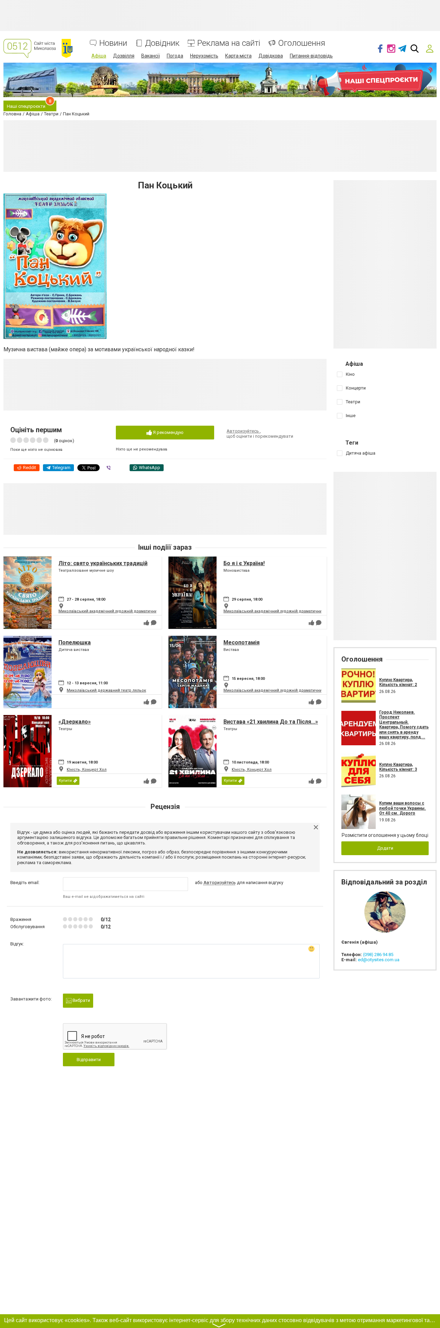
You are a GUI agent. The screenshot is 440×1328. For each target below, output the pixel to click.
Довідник (162, 43)
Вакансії (150, 56)
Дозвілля (123, 56)
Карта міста (238, 56)
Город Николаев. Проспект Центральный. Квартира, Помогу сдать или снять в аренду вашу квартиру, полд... (404, 724)
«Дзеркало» (74, 721)
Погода (175, 56)
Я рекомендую (168, 432)
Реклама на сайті (228, 43)
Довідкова (270, 56)
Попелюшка (74, 642)
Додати (385, 848)
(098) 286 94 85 (378, 954)
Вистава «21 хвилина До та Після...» (270, 721)
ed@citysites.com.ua (378, 959)
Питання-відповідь (311, 56)
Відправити (89, 1059)
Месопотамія (241, 642)
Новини (113, 43)
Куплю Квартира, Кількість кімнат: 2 (398, 682)
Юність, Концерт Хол (87, 769)
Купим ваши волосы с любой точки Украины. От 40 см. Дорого (402, 808)
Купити (65, 780)
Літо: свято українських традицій (102, 563)
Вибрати (81, 1000)
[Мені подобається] (146, 622)
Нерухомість (204, 56)
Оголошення (301, 43)
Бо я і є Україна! (244, 563)
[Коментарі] (153, 622)
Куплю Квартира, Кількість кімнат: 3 (398, 767)
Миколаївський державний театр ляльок (106, 690)
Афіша (98, 56)
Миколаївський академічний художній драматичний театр (114, 611)
